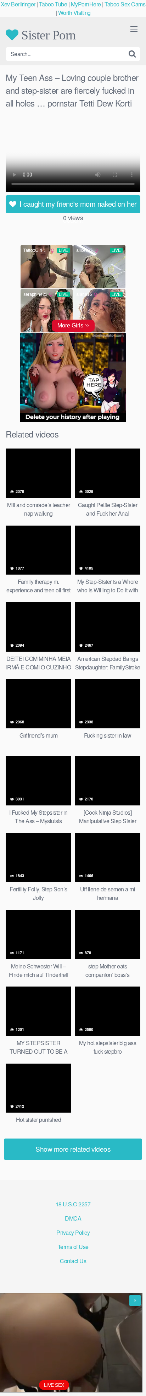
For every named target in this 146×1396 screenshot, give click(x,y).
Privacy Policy (73, 1232)
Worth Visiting (74, 13)
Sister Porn (47, 34)
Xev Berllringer (18, 4)
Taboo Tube (53, 4)
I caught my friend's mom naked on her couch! (77, 206)
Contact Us (73, 1261)
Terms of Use (73, 1247)
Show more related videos (73, 1148)
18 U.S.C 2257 (73, 1204)
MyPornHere (86, 4)
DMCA (73, 1218)
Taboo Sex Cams (125, 4)
